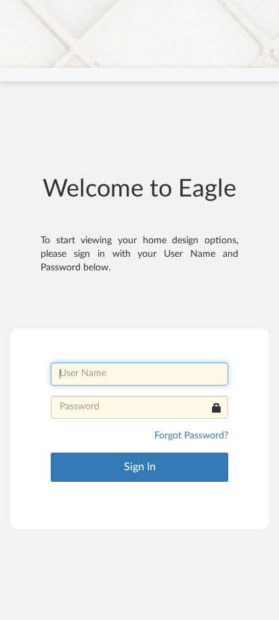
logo (26, 13)
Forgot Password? (191, 435)
